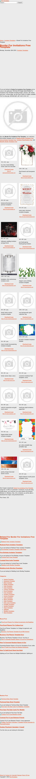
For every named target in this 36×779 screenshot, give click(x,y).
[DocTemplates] (4, 0)
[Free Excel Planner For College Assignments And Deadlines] (17, 622)
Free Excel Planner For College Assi (11, 625)
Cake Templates (8, 586)
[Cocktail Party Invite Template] (9, 557)
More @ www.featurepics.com (9, 285)
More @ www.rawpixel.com (27, 177)
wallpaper (6, 609)
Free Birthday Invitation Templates (11, 552)
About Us (2, 775)
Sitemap (19, 775)
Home (1, 40)
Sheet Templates (8, 607)
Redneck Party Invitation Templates (11, 545)
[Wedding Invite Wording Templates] (10, 565)
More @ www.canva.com (9, 380)
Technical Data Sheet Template (10, 702)
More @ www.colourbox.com (9, 413)
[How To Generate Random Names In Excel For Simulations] (16, 639)
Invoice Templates (8, 596)
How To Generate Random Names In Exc (13, 642)
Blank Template (8, 582)
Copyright (14, 775)
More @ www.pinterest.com (27, 287)
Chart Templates (8, 587)
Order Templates (8, 601)
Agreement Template (9, 581)
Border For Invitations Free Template (23, 488)
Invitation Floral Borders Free (24, 140)
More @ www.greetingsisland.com (27, 216)
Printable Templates (9, 604)
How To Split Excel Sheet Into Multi (11, 650)
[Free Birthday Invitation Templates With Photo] (13, 549)
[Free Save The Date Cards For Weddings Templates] (14, 706)
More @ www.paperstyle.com (27, 413)
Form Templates (8, 592)
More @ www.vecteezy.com (9, 478)
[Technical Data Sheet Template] (9, 699)
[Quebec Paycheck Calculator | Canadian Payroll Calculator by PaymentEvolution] (18, 724)
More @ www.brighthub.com (27, 318)
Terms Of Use (25, 775)
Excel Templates (8, 591)
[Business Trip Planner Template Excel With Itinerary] (14, 631)
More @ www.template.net (9, 209)
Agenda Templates (9, 579)
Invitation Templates (10, 40)
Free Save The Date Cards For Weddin (12, 710)
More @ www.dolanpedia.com (27, 345)
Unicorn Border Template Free (8, 140)
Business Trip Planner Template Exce (12, 634)
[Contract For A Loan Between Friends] (10, 714)
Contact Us (8, 775)
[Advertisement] (18, 22)
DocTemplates (13, 777)
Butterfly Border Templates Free (8, 141)
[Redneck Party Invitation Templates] (10, 541)
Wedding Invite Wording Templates (11, 568)
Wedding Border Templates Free (24, 138)
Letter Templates (8, 597)
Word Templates (8, 612)
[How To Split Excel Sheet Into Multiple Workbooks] (14, 647)
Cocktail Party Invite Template (9, 560)
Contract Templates (9, 589)
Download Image (9, 169)
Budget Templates (8, 584)
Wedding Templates (9, 611)
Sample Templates (9, 606)
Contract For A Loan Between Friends (12, 717)
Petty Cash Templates (10, 602)
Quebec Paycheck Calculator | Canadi (12, 727)
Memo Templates (8, 599)
